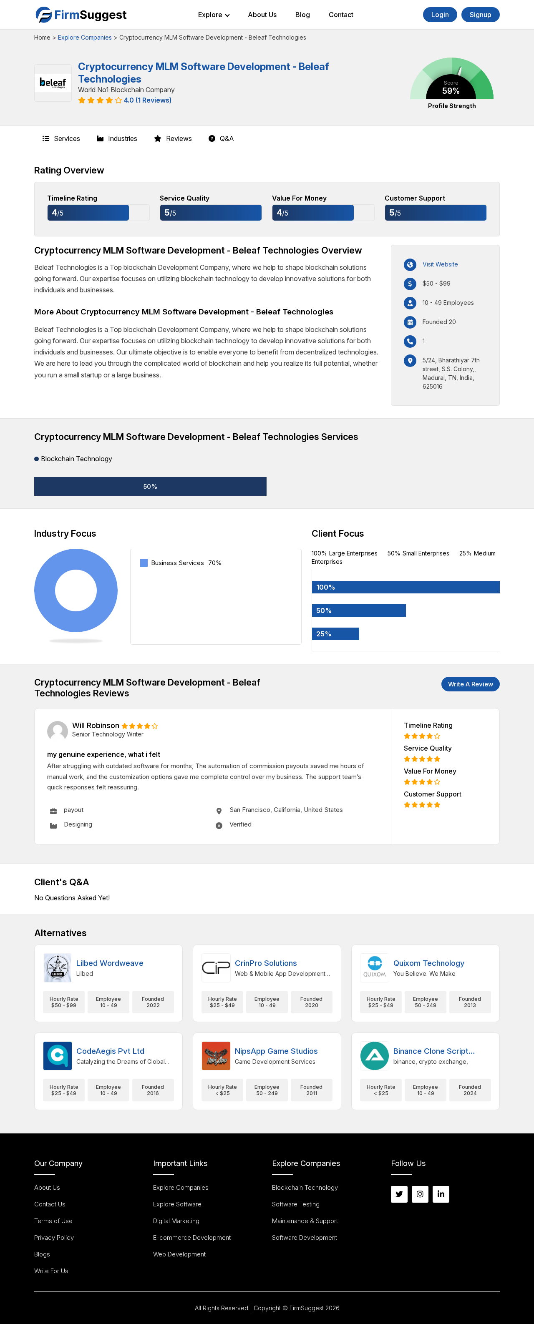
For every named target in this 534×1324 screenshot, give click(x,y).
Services (66, 138)
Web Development (179, 1254)
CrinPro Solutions (266, 963)
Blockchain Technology (305, 1187)
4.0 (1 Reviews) (147, 100)
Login (440, 14)
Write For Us (51, 1271)
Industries (121, 138)
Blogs (42, 1254)
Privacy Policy (54, 1237)
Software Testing (296, 1204)
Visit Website (440, 264)
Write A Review (470, 684)
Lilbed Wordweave (110, 963)
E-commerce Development (192, 1237)
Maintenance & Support (305, 1221)
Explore (210, 14)
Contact (341, 14)
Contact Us (49, 1204)
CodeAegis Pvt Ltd (110, 1051)
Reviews (178, 138)
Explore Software (177, 1204)
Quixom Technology (429, 963)
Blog (302, 14)
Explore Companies (85, 37)
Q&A (226, 138)
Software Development (304, 1237)
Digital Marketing (176, 1221)
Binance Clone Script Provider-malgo (431, 1051)
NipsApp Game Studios (276, 1051)
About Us (262, 14)
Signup (480, 14)
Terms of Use (53, 1221)
